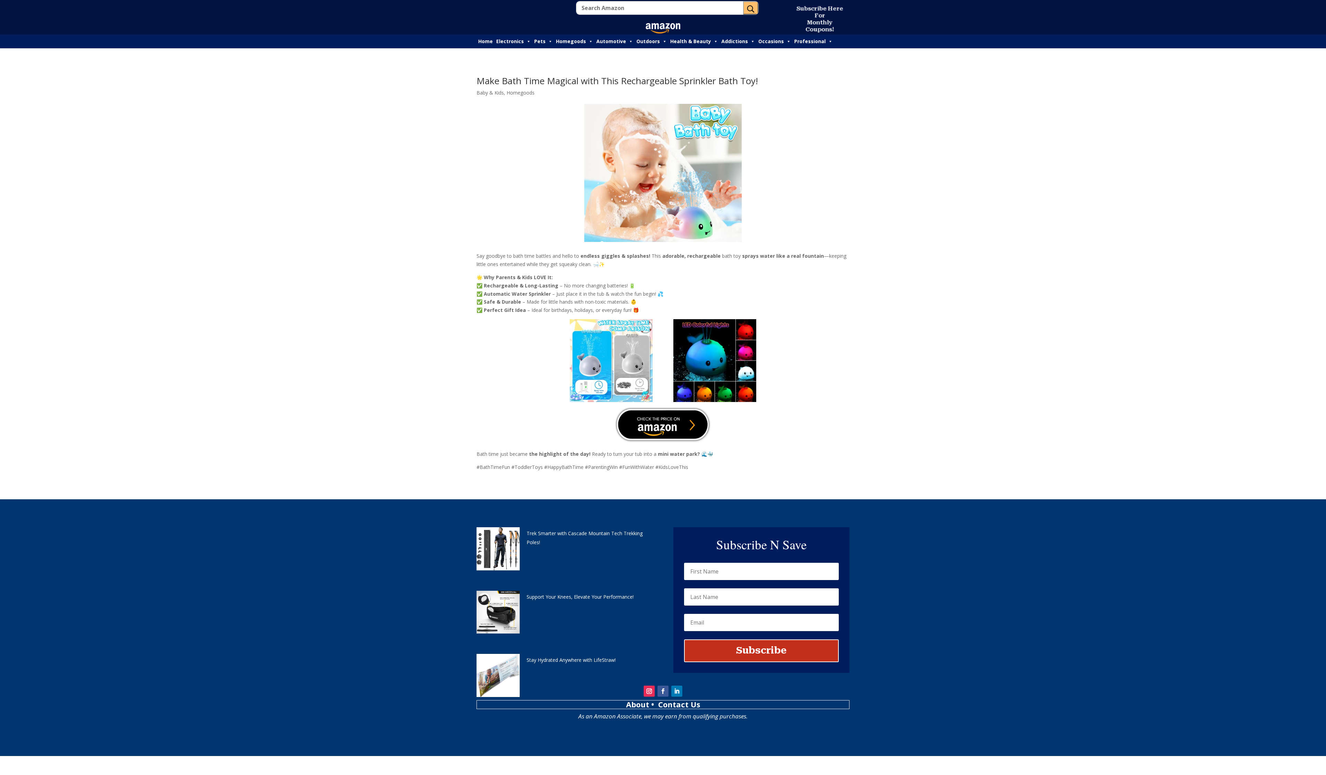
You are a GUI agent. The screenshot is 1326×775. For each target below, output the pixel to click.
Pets (540, 41)
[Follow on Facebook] (663, 691)
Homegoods (571, 41)
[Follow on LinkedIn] (676, 691)
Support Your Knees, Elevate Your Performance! (580, 596)
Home (485, 41)
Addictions (734, 41)
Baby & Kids (490, 92)
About (638, 704)
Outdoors (648, 41)
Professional (810, 41)
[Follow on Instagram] (649, 691)
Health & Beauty (690, 41)
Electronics (510, 41)
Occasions (771, 41)
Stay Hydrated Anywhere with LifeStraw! (571, 660)
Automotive (611, 41)
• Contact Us (675, 704)
